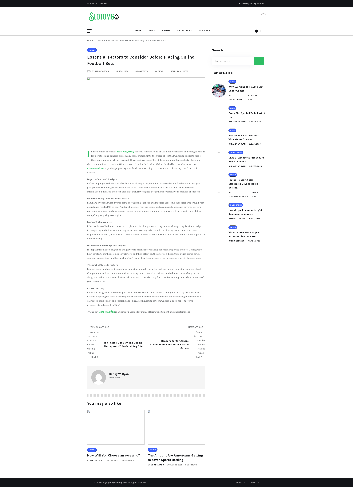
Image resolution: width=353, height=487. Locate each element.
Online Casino (184, 30)
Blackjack (205, 30)
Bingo (152, 30)
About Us (104, 3)
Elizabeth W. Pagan (238, 196)
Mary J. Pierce (238, 218)
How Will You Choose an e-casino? (113, 455)
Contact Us (92, 3)
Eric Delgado (96, 460)
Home (90, 40)
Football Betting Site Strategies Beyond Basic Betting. (243, 183)
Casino (166, 30)
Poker (138, 30)
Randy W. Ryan (238, 122)
